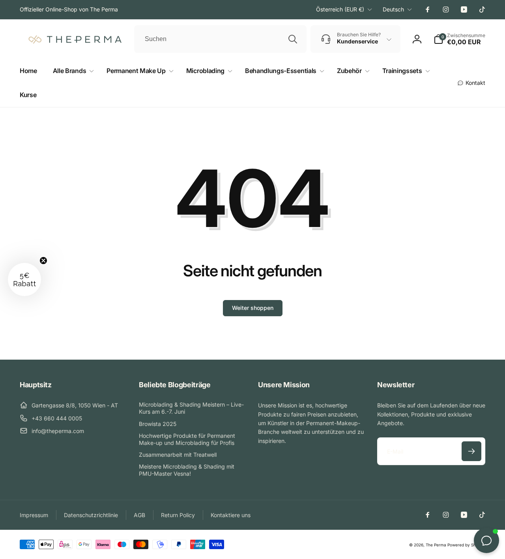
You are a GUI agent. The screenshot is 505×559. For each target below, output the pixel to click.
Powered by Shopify (466, 544)
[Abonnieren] (471, 451)
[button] (72, 71)
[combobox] (220, 39)
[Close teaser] (43, 260)
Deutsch (393, 9)
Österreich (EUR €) (340, 9)
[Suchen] (293, 39)
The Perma (436, 544)
